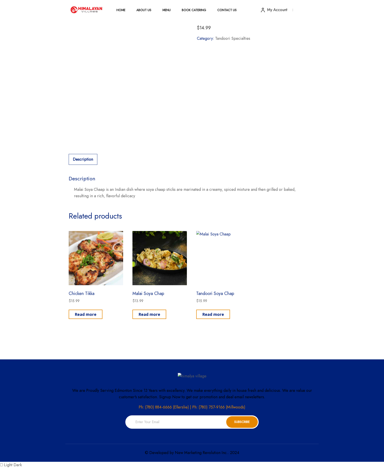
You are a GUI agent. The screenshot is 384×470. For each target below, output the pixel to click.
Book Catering (194, 10)
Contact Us (227, 10)
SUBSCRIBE (242, 421)
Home (120, 10)
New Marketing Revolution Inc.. (202, 453)
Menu (166, 10)
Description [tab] (83, 159)
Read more (85, 314)
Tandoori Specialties (232, 38)
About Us (143, 10)
